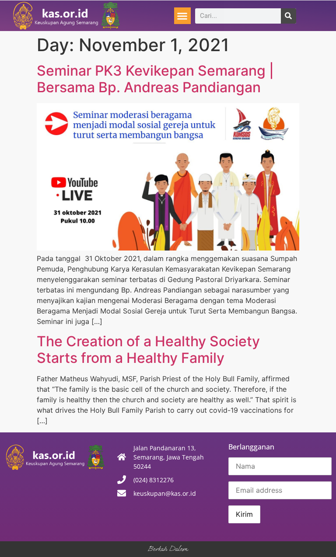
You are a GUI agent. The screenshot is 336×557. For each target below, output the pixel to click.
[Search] (288, 16)
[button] (182, 15)
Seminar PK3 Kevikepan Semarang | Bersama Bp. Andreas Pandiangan (155, 79)
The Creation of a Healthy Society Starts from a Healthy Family (148, 349)
